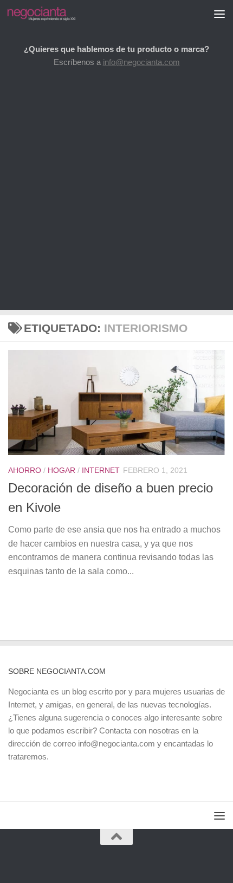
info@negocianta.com (141, 62)
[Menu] (219, 13)
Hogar (61, 470)
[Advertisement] (116, 193)
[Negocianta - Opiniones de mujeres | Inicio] (53, 13)
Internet (101, 470)
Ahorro (24, 470)
